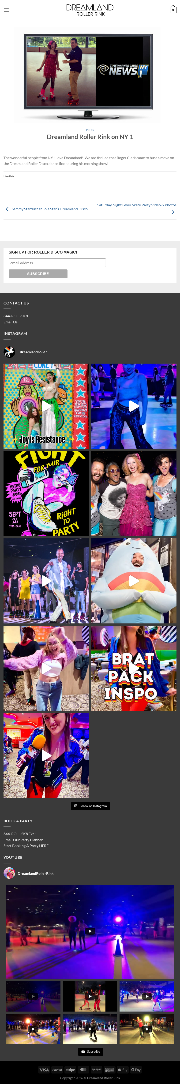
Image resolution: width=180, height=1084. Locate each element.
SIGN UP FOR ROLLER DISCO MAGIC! (43, 252)
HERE (44, 845)
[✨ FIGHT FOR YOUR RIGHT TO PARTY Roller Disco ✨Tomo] (46, 406)
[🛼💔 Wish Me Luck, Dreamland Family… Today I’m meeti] (133, 493)
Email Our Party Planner (23, 839)
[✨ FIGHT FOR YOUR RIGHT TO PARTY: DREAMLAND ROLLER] (46, 493)
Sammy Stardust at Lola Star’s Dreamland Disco (49, 209)
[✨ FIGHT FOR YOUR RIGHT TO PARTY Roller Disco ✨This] (133, 406)
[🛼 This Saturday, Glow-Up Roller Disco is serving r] (133, 668)
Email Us (11, 322)
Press (90, 129)
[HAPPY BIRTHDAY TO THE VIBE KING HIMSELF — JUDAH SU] (133, 580)
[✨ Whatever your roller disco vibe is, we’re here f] (46, 755)
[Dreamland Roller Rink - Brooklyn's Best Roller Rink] (90, 10)
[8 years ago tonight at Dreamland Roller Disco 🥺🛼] (46, 580)
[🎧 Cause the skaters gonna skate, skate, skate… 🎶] (46, 668)
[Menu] (6, 10)
